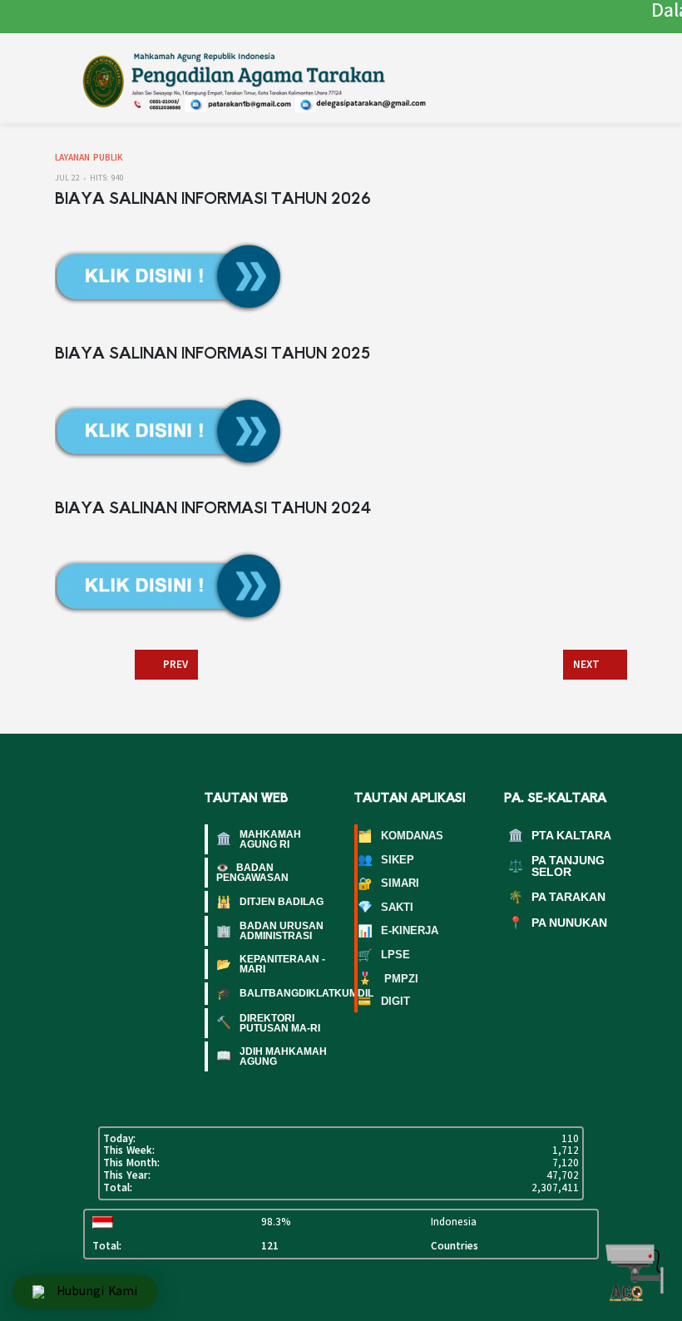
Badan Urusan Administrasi (270, 931)
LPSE (384, 955)
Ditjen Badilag (270, 901)
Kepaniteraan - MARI (270, 964)
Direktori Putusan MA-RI (268, 1023)
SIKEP (386, 859)
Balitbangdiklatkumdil (272, 993)
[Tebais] (277, 79)
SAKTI (385, 906)
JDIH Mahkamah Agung (271, 1056)
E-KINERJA (398, 931)
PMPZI (388, 978)
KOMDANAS (400, 836)
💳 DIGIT (384, 1001)
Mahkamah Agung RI (258, 839)
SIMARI (388, 883)
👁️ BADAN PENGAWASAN (252, 872)
